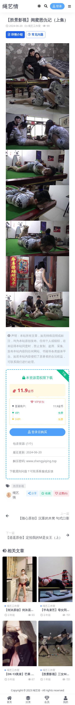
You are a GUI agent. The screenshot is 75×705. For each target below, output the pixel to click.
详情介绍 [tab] (17, 34)
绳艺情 (16, 495)
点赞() (63, 493)
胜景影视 (18, 486)
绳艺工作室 (34, 26)
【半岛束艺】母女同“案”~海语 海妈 (53, 611)
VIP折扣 (39, 402)
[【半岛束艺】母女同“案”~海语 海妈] (55, 579)
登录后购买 (39, 432)
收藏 (48, 493)
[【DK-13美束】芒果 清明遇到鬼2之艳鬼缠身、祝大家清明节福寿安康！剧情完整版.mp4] (19, 643)
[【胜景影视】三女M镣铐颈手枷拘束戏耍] (55, 643)
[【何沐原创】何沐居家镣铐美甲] (19, 579)
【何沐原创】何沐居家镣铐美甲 (19, 611)
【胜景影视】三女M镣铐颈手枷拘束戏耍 (54, 675)
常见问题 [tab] (37, 34)
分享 (34, 493)
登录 (59, 6)
